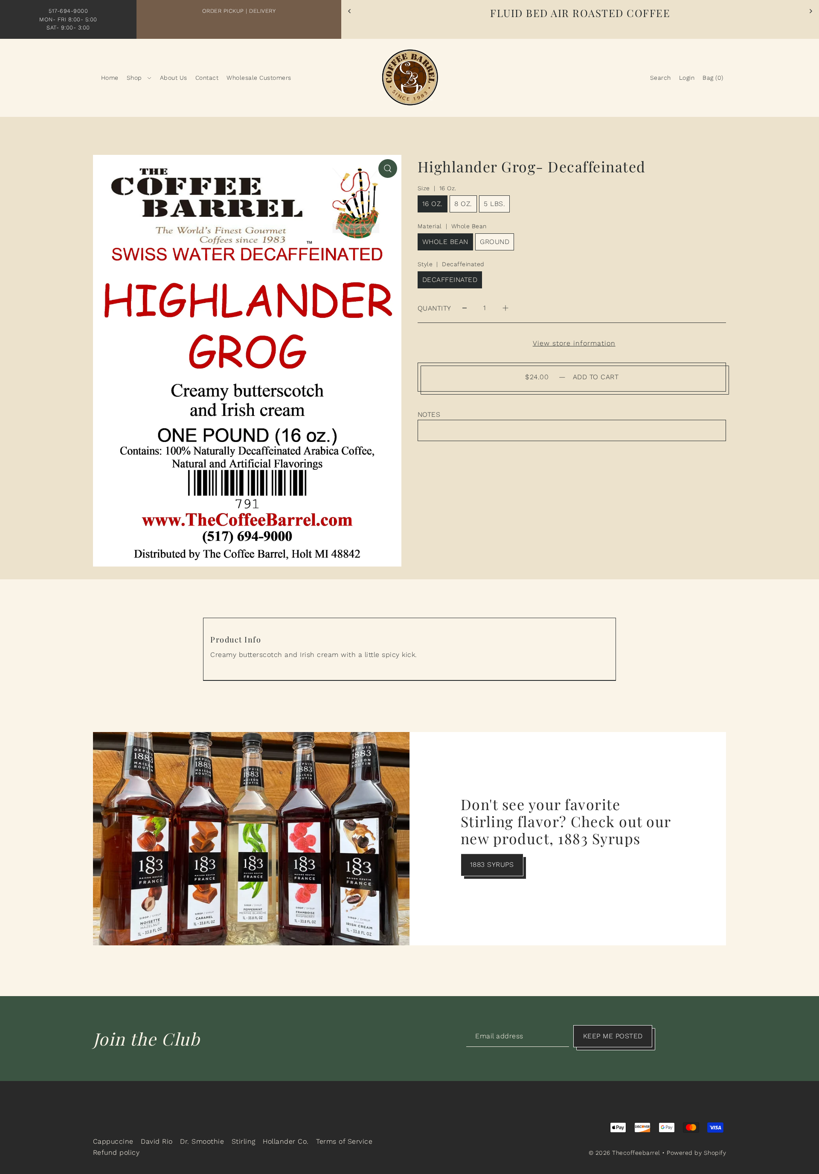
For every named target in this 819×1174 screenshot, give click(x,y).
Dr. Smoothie (202, 1141)
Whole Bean (445, 242)
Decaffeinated (450, 280)
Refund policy (116, 1152)
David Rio (157, 1141)
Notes (429, 414)
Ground (494, 242)
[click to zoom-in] (387, 168)
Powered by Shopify (696, 1152)
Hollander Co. (286, 1141)
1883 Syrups (492, 864)
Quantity (434, 308)
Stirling (244, 1141)
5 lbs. (494, 204)
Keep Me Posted (613, 1036)
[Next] (810, 11)
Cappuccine (113, 1141)
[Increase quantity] (505, 308)
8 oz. (463, 204)
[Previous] (349, 11)
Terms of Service (344, 1141)
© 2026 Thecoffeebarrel (624, 1152)
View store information (574, 343)
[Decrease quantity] (464, 308)
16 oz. (432, 204)
